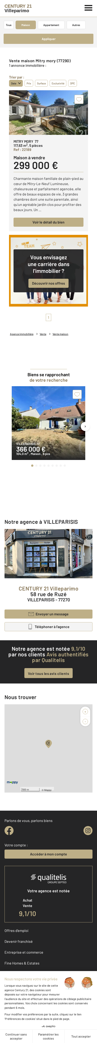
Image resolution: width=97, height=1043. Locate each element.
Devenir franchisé (19, 941)
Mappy (48, 790)
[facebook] (9, 830)
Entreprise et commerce (24, 952)
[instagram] (87, 830)
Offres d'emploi (16, 930)
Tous (9, 24)
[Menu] (88, 7)
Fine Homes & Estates (22, 963)
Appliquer (48, 39)
